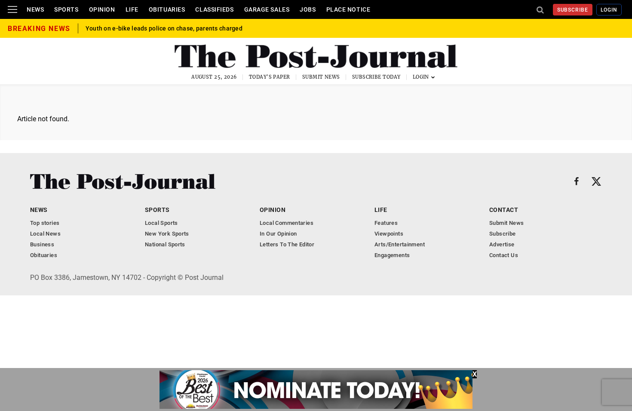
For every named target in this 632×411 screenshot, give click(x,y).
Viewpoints (388, 233)
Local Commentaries (286, 223)
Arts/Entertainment (399, 244)
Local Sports (161, 223)
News (35, 9)
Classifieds (214, 9)
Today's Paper (269, 77)
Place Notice (348, 9)
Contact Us (503, 255)
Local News (45, 233)
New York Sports (167, 233)
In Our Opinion (278, 233)
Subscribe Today (376, 77)
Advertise (502, 244)
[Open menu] (12, 9)
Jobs (308, 9)
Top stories (44, 223)
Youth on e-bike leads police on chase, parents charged (164, 28)
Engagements (392, 255)
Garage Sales (267, 9)
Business (42, 244)
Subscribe (573, 10)
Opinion (102, 9)
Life (132, 9)
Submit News (321, 77)
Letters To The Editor (287, 244)
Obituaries (167, 9)
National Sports (165, 244)
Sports (66, 9)
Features (386, 223)
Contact (503, 209)
